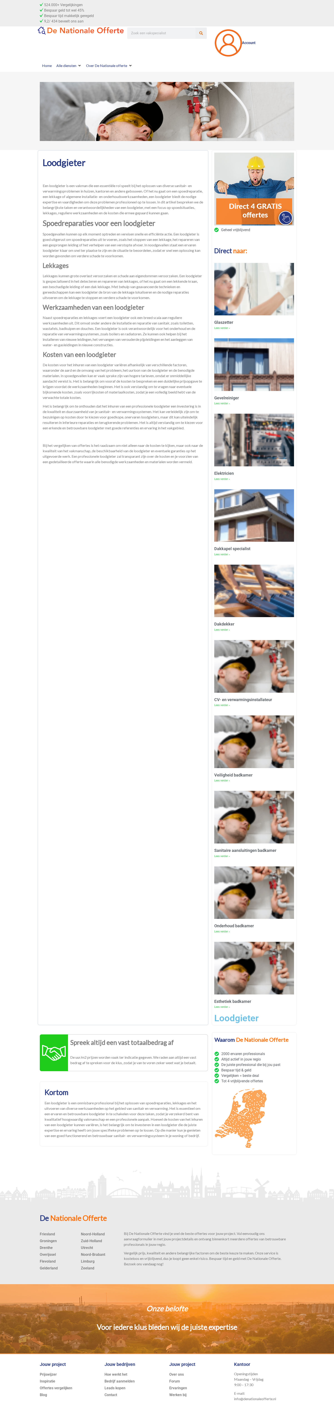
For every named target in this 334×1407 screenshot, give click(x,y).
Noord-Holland (93, 1234)
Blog (43, 1395)
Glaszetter (223, 322)
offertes (200, 1233)
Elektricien (224, 473)
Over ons (176, 1374)
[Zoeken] (201, 33)
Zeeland (87, 1268)
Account (248, 43)
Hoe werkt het (116, 1374)
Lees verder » (222, 328)
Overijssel (48, 1254)
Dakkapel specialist (232, 548)
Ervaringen (178, 1388)
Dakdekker (224, 624)
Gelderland (49, 1268)
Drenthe (46, 1248)
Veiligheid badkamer (233, 775)
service (269, 1253)
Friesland (47, 1234)
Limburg (88, 1261)
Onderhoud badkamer (234, 925)
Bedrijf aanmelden (120, 1381)
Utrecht (87, 1248)
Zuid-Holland (91, 1241)
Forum (174, 1381)
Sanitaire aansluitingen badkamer (245, 850)
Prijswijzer (48, 1374)
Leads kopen (115, 1388)
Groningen (48, 1241)
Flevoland (48, 1261)
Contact (111, 1395)
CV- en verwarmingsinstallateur (243, 699)
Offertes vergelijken (56, 1388)
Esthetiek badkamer (232, 1001)
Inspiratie (47, 1381)
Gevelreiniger (226, 398)
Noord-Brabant (93, 1254)
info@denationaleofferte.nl (255, 1399)
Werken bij (178, 1395)
